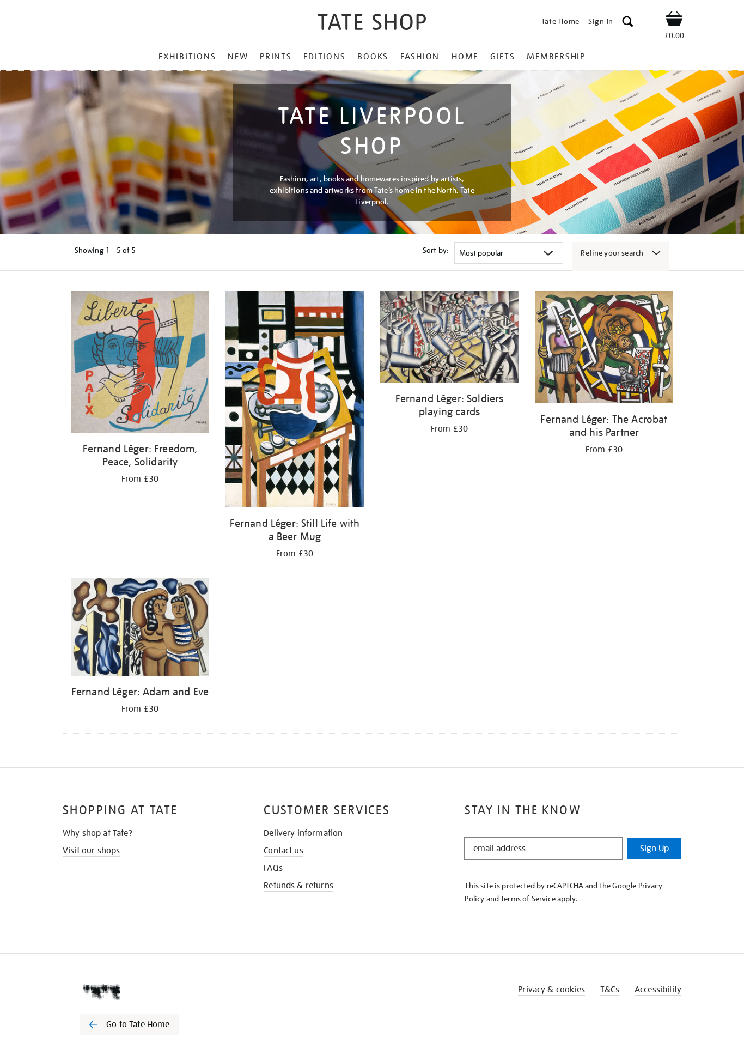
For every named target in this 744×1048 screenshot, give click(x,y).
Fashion (420, 56)
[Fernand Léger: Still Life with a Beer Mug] (294, 401)
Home (465, 56)
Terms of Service (528, 899)
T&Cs (609, 989)
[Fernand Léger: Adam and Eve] (140, 629)
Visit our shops (91, 850)
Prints (276, 56)
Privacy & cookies (551, 989)
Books (372, 56)
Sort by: (436, 250)
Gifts (502, 56)
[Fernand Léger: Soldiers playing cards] (449, 338)
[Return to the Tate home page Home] (372, 24)
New (238, 56)
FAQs (273, 868)
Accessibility (658, 989)
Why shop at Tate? (97, 833)
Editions (324, 56)
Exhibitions (187, 56)
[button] (628, 23)
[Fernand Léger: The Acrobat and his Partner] (604, 349)
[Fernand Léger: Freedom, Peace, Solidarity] (140, 364)
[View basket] (674, 20)
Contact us (283, 850)
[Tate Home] (148, 992)
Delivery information (303, 833)
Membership (556, 56)
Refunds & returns (298, 885)
